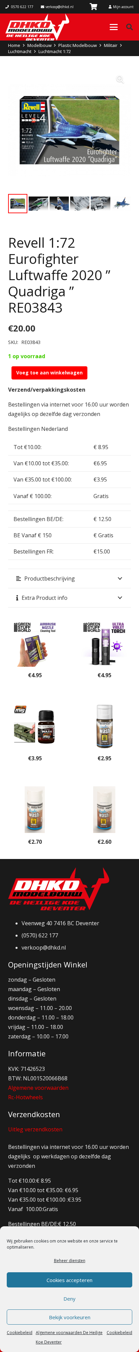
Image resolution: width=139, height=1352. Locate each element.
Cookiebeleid (19, 1332)
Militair (110, 45)
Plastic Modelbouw (77, 45)
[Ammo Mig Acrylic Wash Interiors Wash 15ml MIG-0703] (104, 809)
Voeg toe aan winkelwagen (49, 372)
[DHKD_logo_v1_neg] (37, 27)
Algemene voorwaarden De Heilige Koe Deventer (69, 1337)
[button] (113, 27)
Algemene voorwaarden (38, 1087)
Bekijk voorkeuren (69, 1317)
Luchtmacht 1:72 (54, 51)
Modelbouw (39, 45)
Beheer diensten (69, 1260)
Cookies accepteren (69, 1280)
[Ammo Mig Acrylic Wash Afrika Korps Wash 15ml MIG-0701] (34, 809)
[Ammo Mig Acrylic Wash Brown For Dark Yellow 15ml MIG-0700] (104, 726)
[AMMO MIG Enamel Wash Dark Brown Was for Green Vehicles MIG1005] (34, 726)
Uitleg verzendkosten (35, 1129)
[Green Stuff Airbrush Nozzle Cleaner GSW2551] (34, 643)
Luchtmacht (19, 51)
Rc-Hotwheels (25, 1097)
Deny (69, 1298)
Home (14, 45)
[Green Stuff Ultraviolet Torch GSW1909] (104, 643)
